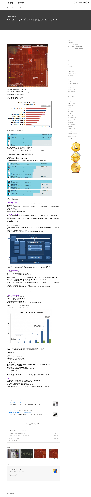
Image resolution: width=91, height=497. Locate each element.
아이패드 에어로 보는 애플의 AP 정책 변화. (18, 435)
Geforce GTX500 (71, 93)
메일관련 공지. (70, 42)
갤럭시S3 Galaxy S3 (72, 117)
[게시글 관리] (32, 423)
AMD (69, 85)
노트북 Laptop (71, 105)
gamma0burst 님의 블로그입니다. (17, 471)
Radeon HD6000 (71, 96)
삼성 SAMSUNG (71, 115)
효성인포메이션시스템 (15, 402)
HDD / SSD (70, 101)
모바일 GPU (70, 75)
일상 (68, 60)
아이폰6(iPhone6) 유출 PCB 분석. (16, 433)
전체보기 (69, 58)
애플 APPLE (16, 431)
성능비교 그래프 (71, 71)
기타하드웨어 (70, 99)
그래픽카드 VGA (71, 87)
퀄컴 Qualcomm (71, 124)
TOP (83, 494)
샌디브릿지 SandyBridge (73, 83)
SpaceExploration (72, 136)
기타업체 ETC (70, 132)
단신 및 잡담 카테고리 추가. (73, 44)
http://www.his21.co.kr (14, 400)
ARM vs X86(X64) (71, 77)
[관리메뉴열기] (88, 2)
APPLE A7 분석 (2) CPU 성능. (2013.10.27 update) (20, 437)
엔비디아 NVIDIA (71, 89)
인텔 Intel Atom (71, 128)
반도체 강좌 (70, 69)
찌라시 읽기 (70, 66)
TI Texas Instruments (72, 130)
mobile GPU (70, 111)
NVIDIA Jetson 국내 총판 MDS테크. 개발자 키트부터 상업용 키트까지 (25, 414)
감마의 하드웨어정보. (16, 3)
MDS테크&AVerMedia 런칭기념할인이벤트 (20, 412)
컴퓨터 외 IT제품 (71, 103)
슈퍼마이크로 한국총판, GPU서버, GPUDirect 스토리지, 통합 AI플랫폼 (26, 404)
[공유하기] (30, 423)
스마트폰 (11, 431)
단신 (68, 62)
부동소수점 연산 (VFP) (72, 73)
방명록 (20, 8)
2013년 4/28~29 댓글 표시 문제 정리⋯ (75, 46)
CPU (69, 79)
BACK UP (70, 138)
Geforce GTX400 (71, 91)
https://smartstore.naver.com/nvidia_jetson (19, 410)
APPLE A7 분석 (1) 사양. (14, 438)
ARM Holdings (71, 113)
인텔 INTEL (70, 81)
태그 (13, 8)
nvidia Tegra (70, 126)
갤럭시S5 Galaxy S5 (72, 120)
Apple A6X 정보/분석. (13, 440)
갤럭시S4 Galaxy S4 (72, 119)
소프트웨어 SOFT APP (72, 133)
